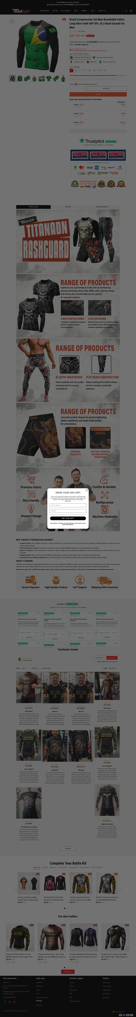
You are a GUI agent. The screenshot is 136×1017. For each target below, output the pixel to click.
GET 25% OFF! (68, 518)
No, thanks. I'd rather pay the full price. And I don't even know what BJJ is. (68, 523)
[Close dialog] (87, 490)
